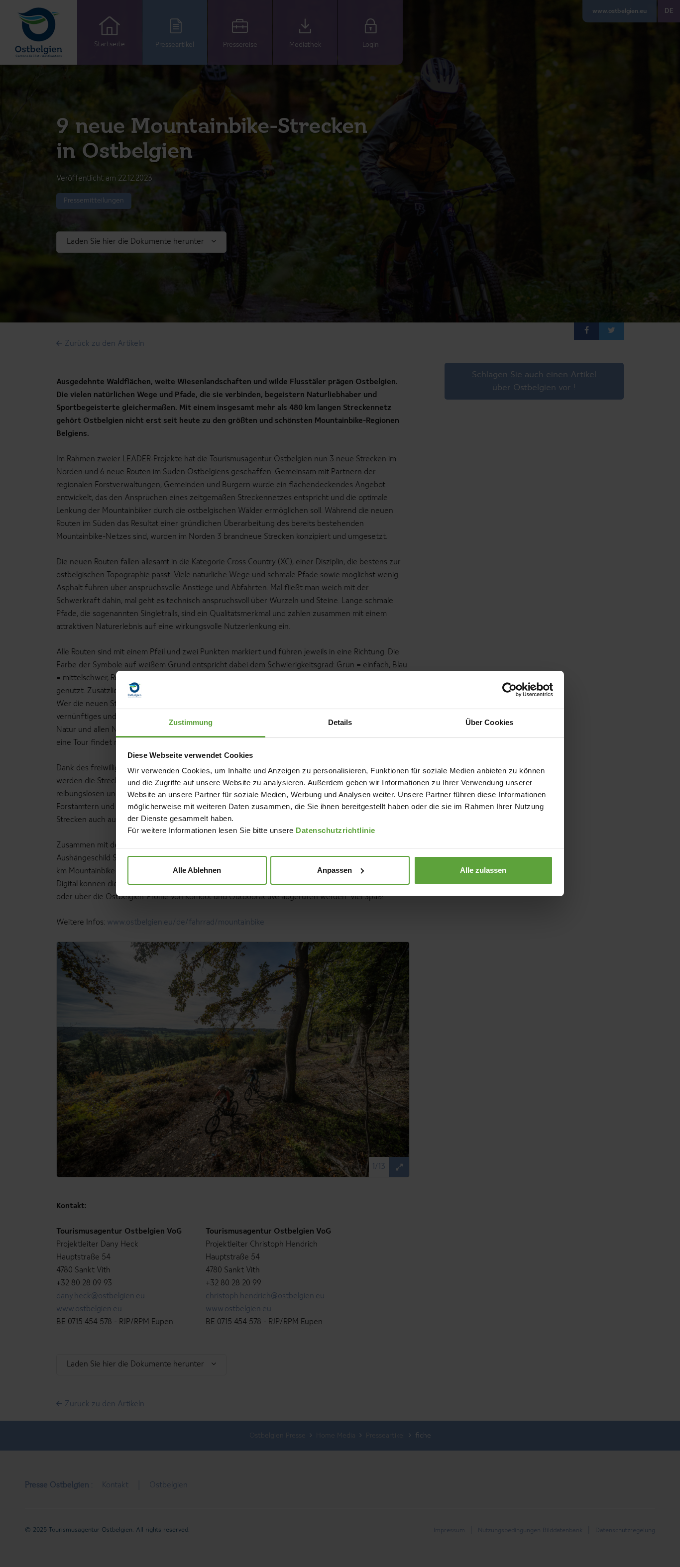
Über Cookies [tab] (489, 722)
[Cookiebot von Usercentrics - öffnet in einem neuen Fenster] (509, 689)
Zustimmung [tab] (191, 722)
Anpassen (334, 870)
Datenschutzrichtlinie (335, 830)
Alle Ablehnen (197, 870)
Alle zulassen (483, 870)
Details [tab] (340, 722)
